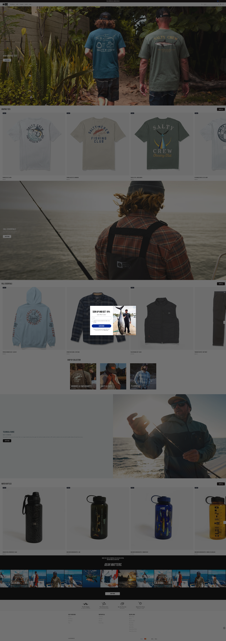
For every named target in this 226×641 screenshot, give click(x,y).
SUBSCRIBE (101, 326)
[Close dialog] (134, 307)
